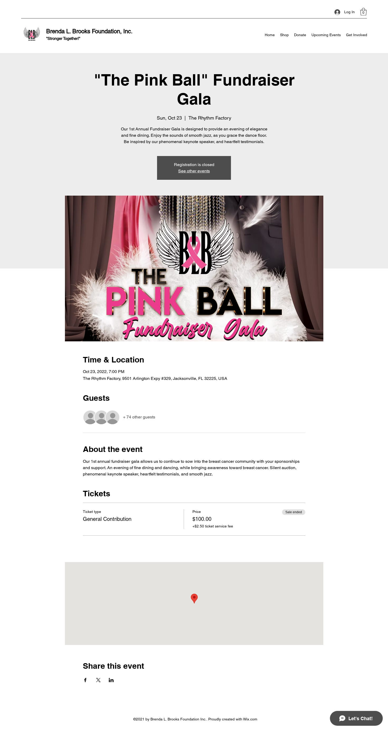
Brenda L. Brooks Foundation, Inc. (89, 31)
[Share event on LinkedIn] (111, 680)
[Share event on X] (98, 680)
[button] (363, 12)
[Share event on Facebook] (85, 680)
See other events (194, 170)
